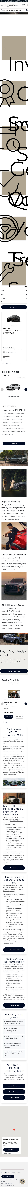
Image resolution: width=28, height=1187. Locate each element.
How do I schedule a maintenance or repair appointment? (10, 1030)
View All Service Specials (13, 682)
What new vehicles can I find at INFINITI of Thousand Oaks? (13, 1022)
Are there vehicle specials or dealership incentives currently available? (12, 1045)
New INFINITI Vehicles (16, 821)
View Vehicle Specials (14, 1086)
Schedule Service (13, 684)
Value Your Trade (14, 1091)
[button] (14, 1130)
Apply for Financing (14, 949)
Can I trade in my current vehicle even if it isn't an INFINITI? (13, 1037)
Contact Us (7, 1176)
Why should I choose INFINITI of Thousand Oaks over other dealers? (13, 1053)
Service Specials (7, 997)
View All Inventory (21, 377)
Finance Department (8, 891)
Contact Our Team (14, 1097)
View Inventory (14, 867)
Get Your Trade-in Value (14, 671)
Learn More (14, 443)
